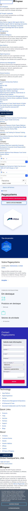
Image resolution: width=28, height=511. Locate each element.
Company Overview (5, 145)
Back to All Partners (8, 187)
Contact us (6, 455)
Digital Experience (5, 54)
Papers (18, 125)
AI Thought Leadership (6, 13)
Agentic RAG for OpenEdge (13, 24)
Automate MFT (9, 108)
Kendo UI (22, 92)
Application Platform (5, 91)
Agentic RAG (11, 22)
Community (16, 119)
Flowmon (9, 98)
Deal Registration (5, 138)
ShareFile (2, 94)
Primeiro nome (7, 345)
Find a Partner (4, 136)
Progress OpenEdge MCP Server (9, 27)
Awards (4, 441)
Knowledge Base (18, 127)
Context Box (6, 25)
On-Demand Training (19, 132)
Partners (2, 134)
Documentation (8, 127)
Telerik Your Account (20, 166)
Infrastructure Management (7, 62)
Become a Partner (13, 136)
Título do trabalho (8, 362)
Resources (3, 123)
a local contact (8, 463)
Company (3, 141)
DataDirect (16, 89)
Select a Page (6, 183)
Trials (3, 415)
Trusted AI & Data (5, 82)
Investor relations (7, 443)
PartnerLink (10, 166)
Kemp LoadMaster (17, 98)
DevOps (2, 96)
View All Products (6, 113)
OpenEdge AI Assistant (16, 25)
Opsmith (11, 28)
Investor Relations (5, 152)
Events (2, 129)
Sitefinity (12, 92)
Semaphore (9, 89)
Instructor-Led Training (6, 132)
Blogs (24, 127)
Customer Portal (16, 118)
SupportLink (3, 166)
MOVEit (11, 94)
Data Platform (4, 22)
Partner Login (22, 136)
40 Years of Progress (8, 451)
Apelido (5, 349)
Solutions (3, 33)
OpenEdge (15, 91)
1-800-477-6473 (5, 168)
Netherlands (13, 266)
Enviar (14, 381)
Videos (2, 127)
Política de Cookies (5, 500)
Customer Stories (9, 129)
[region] (14, 500)
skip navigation (6, 2)
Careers (2, 154)
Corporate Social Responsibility (16, 147)
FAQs (15, 129)
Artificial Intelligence (5, 35)
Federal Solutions (5, 73)
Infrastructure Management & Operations (13, 401)
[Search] (1, 156)
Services (2, 121)
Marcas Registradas (19, 484)
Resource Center (11, 125)
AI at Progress (4, 6)
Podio (7, 94)
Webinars (22, 125)
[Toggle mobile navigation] (1, 178)
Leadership (14, 145)
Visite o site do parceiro (14, 202)
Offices (7, 154)
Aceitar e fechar (14, 504)
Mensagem (6, 371)
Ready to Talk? (14, 168)
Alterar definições (14, 508)
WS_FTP (6, 110)
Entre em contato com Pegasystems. (14, 198)
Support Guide (8, 119)
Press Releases (14, 152)
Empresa (5, 358)
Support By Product (5, 118)
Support (2, 116)
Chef (6, 96)
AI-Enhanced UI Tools (6, 103)
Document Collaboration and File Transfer (14, 406)
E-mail (5, 354)
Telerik (17, 92)
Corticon (21, 89)
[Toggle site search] (1, 170)
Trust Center (22, 152)
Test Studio (3, 105)
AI (1, 4)
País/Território (7, 367)
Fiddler (24, 103)
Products (3, 80)
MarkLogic (3, 89)
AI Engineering (4, 31)
